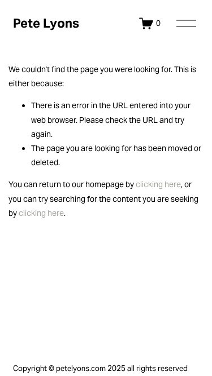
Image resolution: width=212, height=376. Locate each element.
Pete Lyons (46, 23)
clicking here (158, 184)
